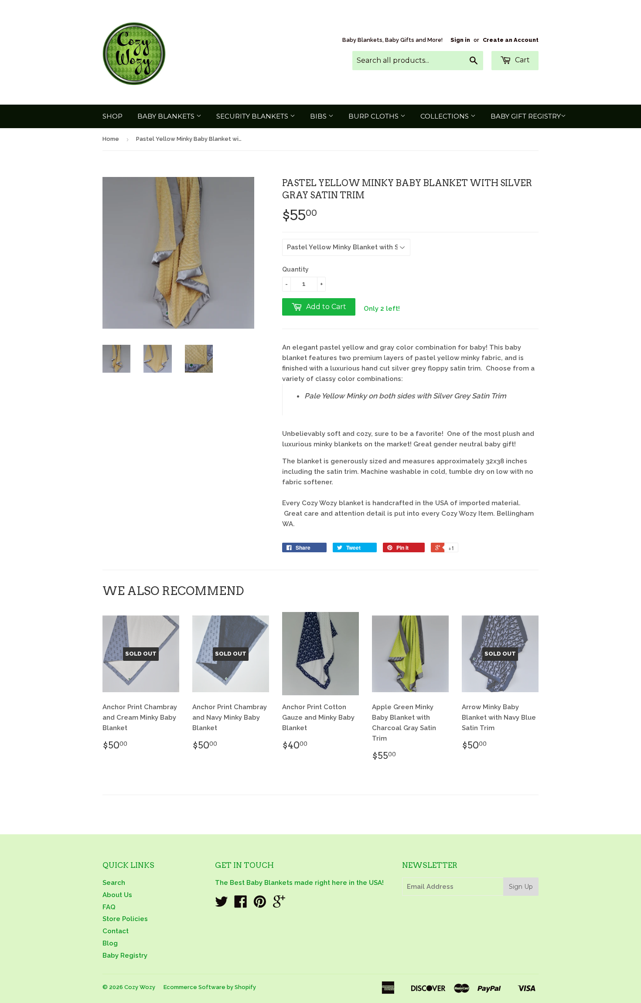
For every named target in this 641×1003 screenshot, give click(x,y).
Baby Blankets (166, 116)
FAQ (109, 907)
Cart (521, 60)
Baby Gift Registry (526, 116)
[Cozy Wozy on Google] (279, 904)
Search (113, 883)
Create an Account (511, 40)
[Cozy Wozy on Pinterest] (259, 904)
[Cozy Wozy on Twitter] (221, 904)
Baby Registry (124, 955)
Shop (112, 116)
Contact (115, 931)
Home (110, 139)
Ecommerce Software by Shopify (210, 987)
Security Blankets (253, 116)
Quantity (295, 269)
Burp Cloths (374, 116)
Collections (445, 116)
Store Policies (125, 919)
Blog (110, 943)
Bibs (319, 116)
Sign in (460, 40)
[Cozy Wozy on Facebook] (240, 904)
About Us (117, 895)
